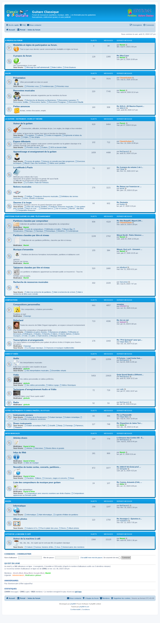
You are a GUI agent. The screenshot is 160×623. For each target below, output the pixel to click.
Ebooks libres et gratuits (55, 448)
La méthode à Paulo (23, 167)
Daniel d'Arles (29, 446)
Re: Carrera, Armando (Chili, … (129, 482)
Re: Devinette (122, 202)
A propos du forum (13, 40)
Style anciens (43, 336)
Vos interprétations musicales (38, 370)
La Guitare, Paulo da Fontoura (37, 182)
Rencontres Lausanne (67, 100)
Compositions (11, 300)
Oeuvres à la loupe (22, 202)
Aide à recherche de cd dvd (64, 292)
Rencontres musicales (24, 90)
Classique (39, 231)
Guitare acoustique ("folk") (37, 425)
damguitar (123, 469)
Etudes (38, 334)
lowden (122, 204)
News (72, 478)
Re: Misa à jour (123, 56)
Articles (29, 448)
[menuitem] (23, 25)
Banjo (60, 425)
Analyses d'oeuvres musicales (46, 196)
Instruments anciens (23, 415)
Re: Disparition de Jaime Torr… (129, 423)
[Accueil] (18, 13)
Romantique (50, 231)
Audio (16, 358)
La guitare (30, 135)
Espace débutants (21, 141)
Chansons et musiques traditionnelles (60, 348)
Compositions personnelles (26, 304)
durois (122, 188)
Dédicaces (28, 334)
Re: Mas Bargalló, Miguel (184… (130, 221)
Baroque (29, 231)
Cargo (122, 169)
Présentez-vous (33, 86)
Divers (8, 501)
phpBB (72, 604)
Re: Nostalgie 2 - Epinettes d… (129, 519)
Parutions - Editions (34, 478)
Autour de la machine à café (18, 534)
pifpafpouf (123, 267)
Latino (32, 336)
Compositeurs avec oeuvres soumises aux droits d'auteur (48, 493)
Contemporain (73, 231)
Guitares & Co (32, 528)
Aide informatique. (45, 515)
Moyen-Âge (68, 229)
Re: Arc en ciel (123, 320)
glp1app (78, 592)
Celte (26, 336)
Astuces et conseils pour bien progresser (58, 161)
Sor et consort (61, 208)
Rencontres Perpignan (57, 102)
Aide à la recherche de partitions (39, 292)
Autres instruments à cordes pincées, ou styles (27, 410)
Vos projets (35, 137)
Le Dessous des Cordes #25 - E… (130, 438)
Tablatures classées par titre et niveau (31, 267)
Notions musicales (22, 187)
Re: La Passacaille (124, 415)
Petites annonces (21, 106)
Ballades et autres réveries (37, 332)
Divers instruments (22, 423)
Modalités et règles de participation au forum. (35, 45)
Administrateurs (18, 575)
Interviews (39, 448)
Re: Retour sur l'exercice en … (129, 186)
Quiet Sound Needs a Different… (130, 375)
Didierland (18, 320)
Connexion (9, 554)
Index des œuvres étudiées (37, 207)
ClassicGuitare (126, 78)
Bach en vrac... (32, 208)
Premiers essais (33, 147)
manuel (123, 322)
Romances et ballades (58, 332)
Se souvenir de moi (111, 557)
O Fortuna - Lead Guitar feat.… (129, 358)
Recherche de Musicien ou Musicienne (41, 100)
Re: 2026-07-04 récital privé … (129, 467)
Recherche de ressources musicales (30, 282)
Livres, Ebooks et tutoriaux (34, 198)
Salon (8, 73)
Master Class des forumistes (35, 163)
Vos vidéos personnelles (36, 385)
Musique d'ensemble (23, 249)
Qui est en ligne (12, 563)
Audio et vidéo (11, 354)
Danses (47, 334)
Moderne (61, 231)
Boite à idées (57, 67)
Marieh (122, 45)
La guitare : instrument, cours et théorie (23, 119)
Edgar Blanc (124, 342)
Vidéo (16, 375)
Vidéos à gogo (53, 385)
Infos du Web (19, 452)
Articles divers (20, 438)
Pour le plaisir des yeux (49, 528)
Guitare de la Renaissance (37, 417)
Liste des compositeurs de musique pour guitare (36, 482)
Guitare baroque (56, 417)
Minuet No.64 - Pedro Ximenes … (130, 235)
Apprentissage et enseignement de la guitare (34, 152)
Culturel (29, 547)
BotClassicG (124, 151)
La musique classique (35, 348)
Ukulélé (52, 425)
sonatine (120, 304)
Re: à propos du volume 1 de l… (130, 167)
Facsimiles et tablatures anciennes (33, 419)
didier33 (123, 108)
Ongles (25, 137)
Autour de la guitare (22, 123)
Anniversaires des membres (73, 547)
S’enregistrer (24, 554)
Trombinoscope (48, 86)
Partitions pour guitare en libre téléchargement (27, 216)
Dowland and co (47, 208)
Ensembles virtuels (59, 370)
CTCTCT (123, 306)
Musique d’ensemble (58, 336)
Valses (55, 334)
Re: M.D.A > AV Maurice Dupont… (130, 106)
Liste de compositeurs (35, 229)
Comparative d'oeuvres (26, 210)
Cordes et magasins (53, 135)
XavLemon (124, 282)
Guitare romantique (72, 417)
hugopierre (124, 521)
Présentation (19, 78)
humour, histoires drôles (44, 547)
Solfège (29, 196)
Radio (16, 402)
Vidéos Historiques (69, 385)
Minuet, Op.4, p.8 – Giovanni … (129, 249)
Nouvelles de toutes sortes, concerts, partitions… (37, 467)
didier (122, 425)
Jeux (58, 547)
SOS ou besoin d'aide (58, 147)
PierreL (122, 123)
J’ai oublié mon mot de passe (91, 557)
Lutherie (40, 135)
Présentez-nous (63, 86)
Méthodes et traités (53, 229)
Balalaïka (18, 427)
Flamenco (79, 425)
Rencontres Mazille (76, 102)
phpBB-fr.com (84, 606)
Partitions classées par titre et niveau (31, 235)
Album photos (20, 519)
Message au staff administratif (38, 67)
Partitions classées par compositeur (30, 221)
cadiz (122, 389)
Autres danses (66, 334)
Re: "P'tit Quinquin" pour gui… (129, 340)
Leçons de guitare (33, 161)
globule (26, 369)
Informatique (19, 506)
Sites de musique (32, 463)
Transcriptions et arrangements (28, 340)
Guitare (45, 147)
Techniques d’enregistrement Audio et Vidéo (34, 389)
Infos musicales (12, 433)
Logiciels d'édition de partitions (66, 515)
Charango (27, 316)
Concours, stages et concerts (55, 478)
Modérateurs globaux (33, 575)
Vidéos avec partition (57, 163)
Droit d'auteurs (70, 67)
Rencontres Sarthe (38, 102)
